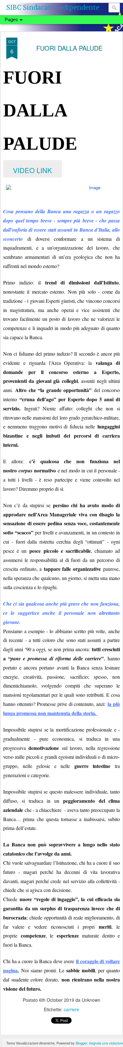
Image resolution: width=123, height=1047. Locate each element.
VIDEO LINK (32, 170)
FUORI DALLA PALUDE (69, 48)
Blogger (81, 1042)
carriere (71, 1009)
